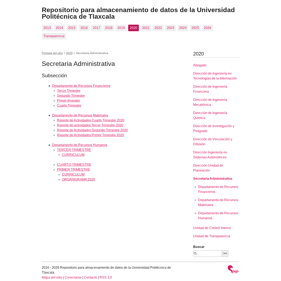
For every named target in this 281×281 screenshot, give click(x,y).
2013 (47, 28)
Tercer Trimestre (68, 90)
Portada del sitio (52, 53)
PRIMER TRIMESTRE (73, 169)
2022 (158, 28)
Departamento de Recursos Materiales (80, 115)
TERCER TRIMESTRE (74, 150)
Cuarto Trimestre (69, 105)
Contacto (90, 277)
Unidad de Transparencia (211, 236)
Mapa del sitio (52, 277)
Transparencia (53, 36)
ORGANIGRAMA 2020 (78, 179)
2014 (59, 28)
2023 (170, 28)
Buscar (198, 247)
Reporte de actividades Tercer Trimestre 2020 (90, 125)
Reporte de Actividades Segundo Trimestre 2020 (92, 130)
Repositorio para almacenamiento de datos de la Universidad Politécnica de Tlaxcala (138, 13)
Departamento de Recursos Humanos (79, 145)
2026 (207, 28)
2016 (84, 28)
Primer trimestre (68, 100)
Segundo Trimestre (71, 95)
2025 (195, 28)
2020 (133, 28)
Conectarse (73, 277)
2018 (109, 28)
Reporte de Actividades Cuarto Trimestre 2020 (90, 120)
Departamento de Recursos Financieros (81, 86)
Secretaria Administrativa (212, 178)
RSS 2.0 (106, 277)
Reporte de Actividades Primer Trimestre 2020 (90, 135)
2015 (71, 28)
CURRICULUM (73, 155)
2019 (121, 28)
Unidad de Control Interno (212, 228)
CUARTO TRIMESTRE (74, 164)
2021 (146, 28)
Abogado (200, 65)
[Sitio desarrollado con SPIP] (233, 269)
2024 (183, 28)
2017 (96, 28)
